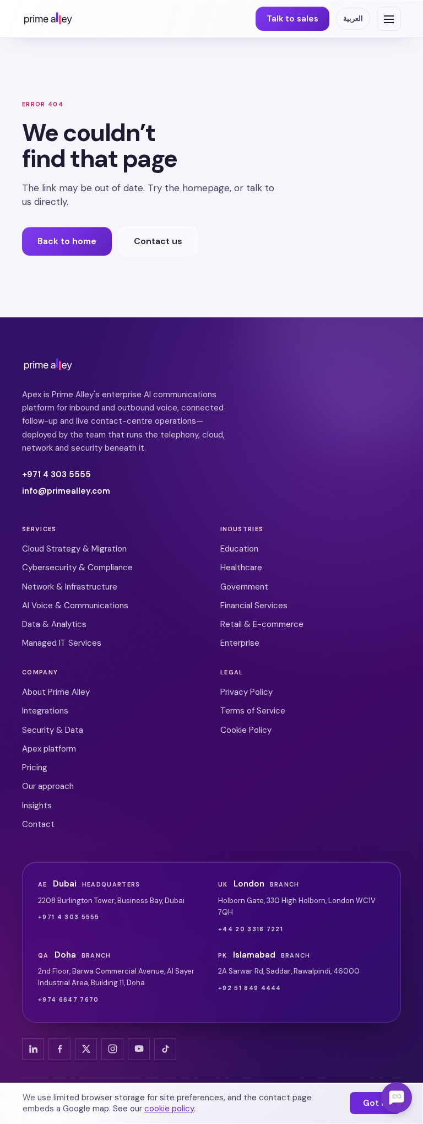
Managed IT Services (61, 643)
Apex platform (49, 748)
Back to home (66, 241)
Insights (37, 805)
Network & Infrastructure (69, 586)
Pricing (34, 767)
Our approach (48, 786)
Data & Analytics (54, 624)
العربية (353, 18)
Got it (375, 1103)
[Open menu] (389, 19)
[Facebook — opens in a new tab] (59, 1049)
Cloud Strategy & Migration (74, 548)
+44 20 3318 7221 (250, 929)
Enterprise (239, 643)
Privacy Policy (246, 692)
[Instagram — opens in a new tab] (112, 1049)
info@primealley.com (66, 490)
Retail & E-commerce (261, 624)
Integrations (45, 710)
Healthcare (241, 567)
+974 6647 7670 (68, 999)
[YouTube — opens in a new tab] (139, 1049)
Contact (38, 824)
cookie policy (169, 1108)
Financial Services (254, 605)
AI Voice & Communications (75, 605)
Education (239, 548)
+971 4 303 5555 (56, 474)
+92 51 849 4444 (249, 988)
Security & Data (52, 730)
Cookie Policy (246, 730)
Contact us (158, 241)
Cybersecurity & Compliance (77, 567)
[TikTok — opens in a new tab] (165, 1049)
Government (244, 586)
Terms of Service (252, 710)
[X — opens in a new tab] (86, 1049)
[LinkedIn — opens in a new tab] (33, 1049)
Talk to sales (292, 18)
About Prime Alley (56, 692)
